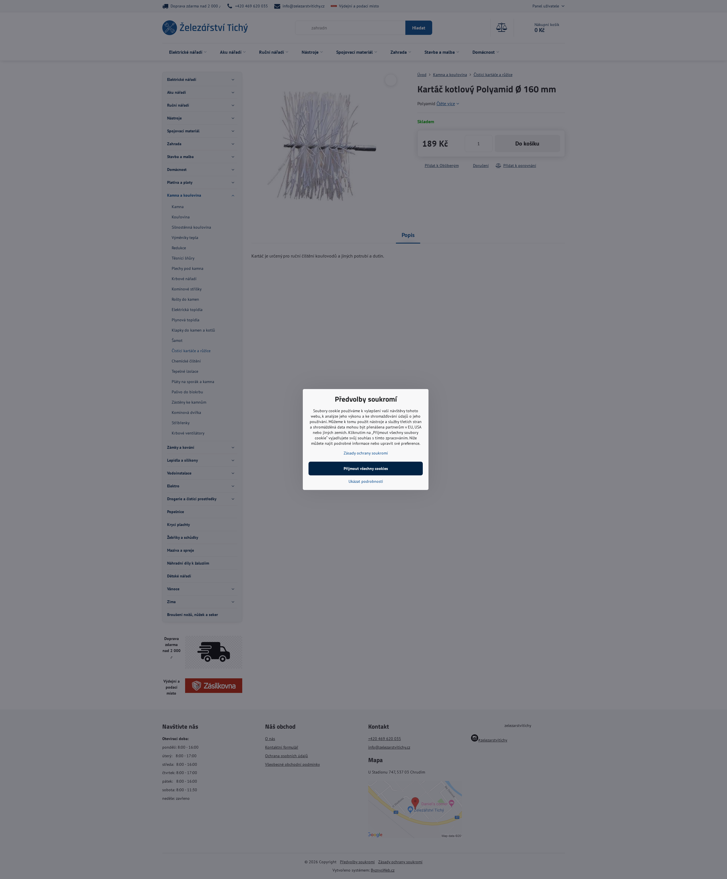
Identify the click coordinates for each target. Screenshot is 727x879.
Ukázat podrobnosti (366, 481)
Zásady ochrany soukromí (366, 453)
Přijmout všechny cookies (366, 468)
